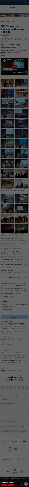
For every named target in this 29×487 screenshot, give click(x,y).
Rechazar (11, 484)
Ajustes (17, 484)
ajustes (11, 482)
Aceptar (4, 484)
